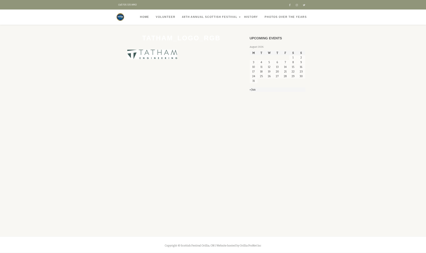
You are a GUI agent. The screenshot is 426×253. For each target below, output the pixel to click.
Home (144, 17)
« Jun (253, 89)
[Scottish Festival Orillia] (121, 17)
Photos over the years (286, 17)
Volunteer (165, 17)
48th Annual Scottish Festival (209, 17)
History (251, 17)
